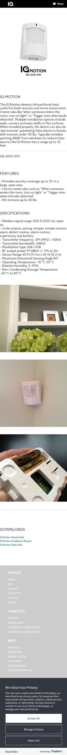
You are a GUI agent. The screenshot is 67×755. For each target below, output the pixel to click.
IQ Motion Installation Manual (15, 541)
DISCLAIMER (14, 661)
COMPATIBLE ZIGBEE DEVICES (23, 631)
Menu (60, 3)
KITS (10, 584)
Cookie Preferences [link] (20, 670)
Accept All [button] (34, 718)
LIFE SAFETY (14, 593)
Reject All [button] (34, 740)
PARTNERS (13, 647)
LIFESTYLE (13, 598)
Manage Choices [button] (34, 729)
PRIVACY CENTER (17, 656)
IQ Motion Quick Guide (12, 537)
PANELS (12, 579)
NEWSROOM (15, 652)
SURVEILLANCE (16, 622)
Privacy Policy (11, 751)
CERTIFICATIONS (17, 665)
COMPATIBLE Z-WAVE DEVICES (24, 627)
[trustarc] (57, 751)
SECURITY (13, 588)
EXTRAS (12, 602)
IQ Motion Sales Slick (11, 544)
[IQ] (11, 4)
